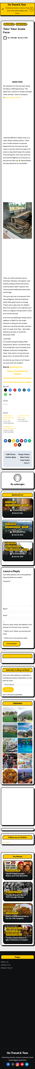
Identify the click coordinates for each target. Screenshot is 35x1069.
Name (5, 609)
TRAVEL (25, 505)
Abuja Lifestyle (16, 367)
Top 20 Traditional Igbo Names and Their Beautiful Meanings (17, 876)
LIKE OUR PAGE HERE (17, 656)
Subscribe (8, 689)
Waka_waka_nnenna (13, 97)
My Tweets (6, 842)
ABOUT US (4, 962)
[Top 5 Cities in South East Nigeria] (10, 730)
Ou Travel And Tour (19, 510)
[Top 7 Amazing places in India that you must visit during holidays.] (25, 730)
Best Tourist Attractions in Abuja (17, 382)
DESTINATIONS (21, 24)
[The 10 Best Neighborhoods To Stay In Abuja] (25, 776)
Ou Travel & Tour (17, 4)
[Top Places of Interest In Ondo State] (25, 714)
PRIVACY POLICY (7, 968)
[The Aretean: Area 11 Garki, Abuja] (25, 760)
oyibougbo (13, 38)
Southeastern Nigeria (14, 934)
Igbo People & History (13, 546)
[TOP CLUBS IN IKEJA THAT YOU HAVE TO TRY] (10, 745)
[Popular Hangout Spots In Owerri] (10, 760)
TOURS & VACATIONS (13, 505)
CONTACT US (5, 965)
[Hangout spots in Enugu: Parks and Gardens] (10, 714)
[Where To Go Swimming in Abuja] (25, 745)
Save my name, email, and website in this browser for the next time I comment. (17, 626)
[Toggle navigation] (2, 9)
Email (5, 615)
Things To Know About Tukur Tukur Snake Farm (8, 417)
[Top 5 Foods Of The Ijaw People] (10, 776)
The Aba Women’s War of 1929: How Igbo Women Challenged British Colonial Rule (17, 898)
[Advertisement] (17, 62)
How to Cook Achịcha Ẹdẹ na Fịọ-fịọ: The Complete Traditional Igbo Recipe (17, 918)
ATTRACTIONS (9, 24)
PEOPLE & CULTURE (13, 870)
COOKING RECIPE (12, 913)
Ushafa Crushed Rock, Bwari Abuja (17, 378)
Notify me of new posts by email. (16, 638)
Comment (7, 581)
